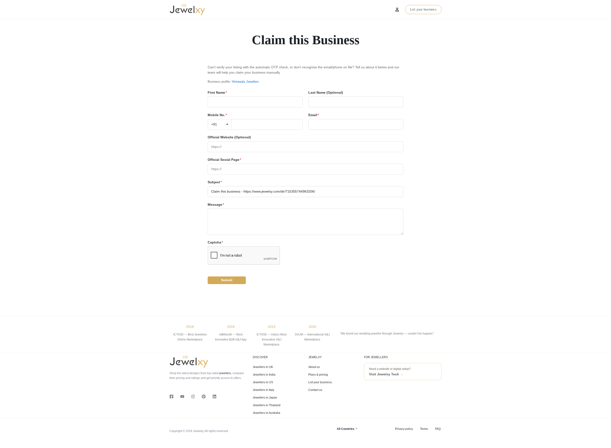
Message (216, 204)
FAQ (438, 429)
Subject (215, 182)
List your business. (320, 382)
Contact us (315, 390)
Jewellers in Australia (266, 413)
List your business (423, 9)
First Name (217, 92)
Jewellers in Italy (263, 390)
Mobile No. (217, 115)
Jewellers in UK (263, 367)
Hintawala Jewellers (245, 81)
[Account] (397, 9)
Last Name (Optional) (325, 92)
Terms (424, 429)
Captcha (215, 242)
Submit (226, 280)
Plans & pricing (318, 374)
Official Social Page (224, 160)
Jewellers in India (264, 374)
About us (314, 367)
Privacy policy (404, 429)
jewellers (225, 373)
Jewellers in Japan (265, 397)
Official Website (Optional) (229, 137)
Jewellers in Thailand (266, 405)
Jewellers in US (263, 382)
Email (313, 115)
